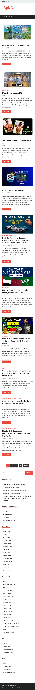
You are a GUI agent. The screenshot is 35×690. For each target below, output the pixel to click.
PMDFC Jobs (7, 614)
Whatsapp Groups (9, 632)
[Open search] (30, 17)
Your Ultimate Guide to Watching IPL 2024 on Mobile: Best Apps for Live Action (16, 373)
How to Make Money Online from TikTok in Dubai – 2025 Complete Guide (16, 340)
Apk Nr (9, 7)
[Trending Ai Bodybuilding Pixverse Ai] (17, 126)
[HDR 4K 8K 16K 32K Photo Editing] (17, 31)
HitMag (20, 687)
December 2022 (8, 549)
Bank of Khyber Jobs (9, 584)
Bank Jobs (5, 235)
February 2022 (7, 555)
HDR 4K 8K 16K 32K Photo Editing (17, 45)
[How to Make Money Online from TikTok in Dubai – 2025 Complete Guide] (17, 325)
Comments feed (8, 649)
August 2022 (7, 552)
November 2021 (8, 558)
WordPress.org (7, 652)
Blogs (3, 368)
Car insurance (13, 235)
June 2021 (6, 564)
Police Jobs (5, 287)
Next (26, 465)
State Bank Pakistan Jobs (11, 626)
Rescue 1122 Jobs (8, 620)
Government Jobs (11, 398)
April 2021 (6, 570)
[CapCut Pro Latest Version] (17, 176)
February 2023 (7, 543)
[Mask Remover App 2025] (17, 79)
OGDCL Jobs (7, 608)
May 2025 (6, 534)
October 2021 (7, 561)
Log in (5, 643)
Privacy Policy (7, 514)
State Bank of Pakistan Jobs (11, 623)
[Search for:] (17, 473)
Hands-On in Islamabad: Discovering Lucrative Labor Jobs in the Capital (17, 433)
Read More (6, 64)
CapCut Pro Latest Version (13, 190)
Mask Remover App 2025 (13, 93)
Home (5, 511)
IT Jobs (19, 398)
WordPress (12, 687)
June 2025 (6, 531)
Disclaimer (6, 517)
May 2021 (6, 567)
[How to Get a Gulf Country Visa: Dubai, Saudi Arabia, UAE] (17, 276)
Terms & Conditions (9, 520)
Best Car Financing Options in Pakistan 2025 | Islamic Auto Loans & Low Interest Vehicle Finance (16, 240)
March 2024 (7, 540)
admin (14, 47)
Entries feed (6, 646)
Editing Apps (5, 43)
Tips (4, 629)
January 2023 (7, 546)
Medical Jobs (7, 602)
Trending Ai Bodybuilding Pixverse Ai (14, 490)
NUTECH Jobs (7, 605)
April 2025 (6, 537)
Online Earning (6, 336)
